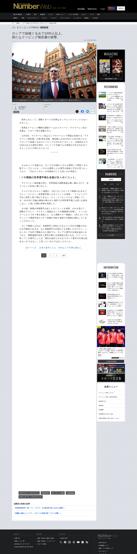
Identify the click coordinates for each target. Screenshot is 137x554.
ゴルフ (83, 14)
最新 (105, 184)
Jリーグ (51, 14)
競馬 (98, 14)
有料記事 (95, 18)
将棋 (23, 18)
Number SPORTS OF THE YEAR (24, 547)
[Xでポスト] (77, 112)
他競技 (86, 18)
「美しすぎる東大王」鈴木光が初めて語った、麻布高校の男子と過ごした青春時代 (112, 219)
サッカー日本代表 (73, 14)
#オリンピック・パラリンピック (30, 497)
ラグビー (44, 18)
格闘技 (15, 18)
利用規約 (101, 405)
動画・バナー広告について (106, 548)
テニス (92, 14)
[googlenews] (82, 542)
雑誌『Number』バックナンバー (46, 541)
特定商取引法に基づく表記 (106, 414)
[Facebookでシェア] (82, 112)
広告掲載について (104, 545)
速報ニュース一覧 (19, 541)
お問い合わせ (102, 542)
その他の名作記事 (111, 361)
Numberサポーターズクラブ (22, 544)
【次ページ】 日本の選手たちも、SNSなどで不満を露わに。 (54, 248)
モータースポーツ (32, 18)
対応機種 (101, 409)
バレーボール (77, 18)
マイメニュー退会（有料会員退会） (108, 397)
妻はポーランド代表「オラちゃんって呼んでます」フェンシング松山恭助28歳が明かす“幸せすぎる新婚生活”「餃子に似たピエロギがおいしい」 (112, 210)
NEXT (64, 255)
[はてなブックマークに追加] (87, 112)
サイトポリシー (103, 551)
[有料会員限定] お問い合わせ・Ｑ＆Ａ (109, 418)
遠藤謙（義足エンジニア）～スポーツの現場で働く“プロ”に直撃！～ (38, 513)
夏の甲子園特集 (17, 14)
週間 (118, 184)
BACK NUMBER (44, 27)
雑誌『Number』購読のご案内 (46, 538)
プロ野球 (27, 14)
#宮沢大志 (45, 493)
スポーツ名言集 (42, 544)
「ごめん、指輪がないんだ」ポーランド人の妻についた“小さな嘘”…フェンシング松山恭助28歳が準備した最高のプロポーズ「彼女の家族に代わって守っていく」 (112, 200)
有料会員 (121, 8)
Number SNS (63, 538)
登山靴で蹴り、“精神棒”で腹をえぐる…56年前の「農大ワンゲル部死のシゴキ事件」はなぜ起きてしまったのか (112, 190)
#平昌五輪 (70, 493)
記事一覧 (17, 538)
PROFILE (16, 112)
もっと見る (111, 235)
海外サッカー (60, 14)
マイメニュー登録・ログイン (106, 392)
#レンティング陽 (57, 493)
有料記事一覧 (102, 401)
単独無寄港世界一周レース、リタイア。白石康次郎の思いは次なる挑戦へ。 (40, 508)
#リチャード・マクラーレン (29, 493)
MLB (35, 14)
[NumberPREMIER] (112, 8)
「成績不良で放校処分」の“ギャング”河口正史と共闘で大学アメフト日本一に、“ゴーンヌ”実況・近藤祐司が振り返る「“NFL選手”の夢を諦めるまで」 (112, 228)
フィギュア (54, 18)
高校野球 (42, 14)
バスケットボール (65, 18)
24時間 (111, 184)
